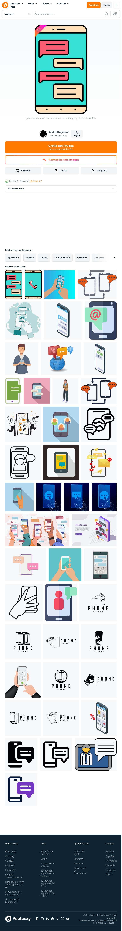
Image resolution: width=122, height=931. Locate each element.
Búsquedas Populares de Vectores (47, 873)
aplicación (13, 257)
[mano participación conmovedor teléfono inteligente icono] (24, 602)
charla (44, 257)
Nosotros (76, 863)
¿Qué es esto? (36, 181)
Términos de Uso (107, 920)
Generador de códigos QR (12, 900)
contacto (99, 257)
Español (108, 856)
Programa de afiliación (46, 865)
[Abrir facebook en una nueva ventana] (37, 919)
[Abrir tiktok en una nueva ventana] (57, 919)
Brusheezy (10, 851)
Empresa (9, 865)
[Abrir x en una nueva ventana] (62, 919)
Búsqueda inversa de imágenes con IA (14, 884)
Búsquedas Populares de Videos (47, 893)
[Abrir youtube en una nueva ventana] (67, 919)
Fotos (31, 3)
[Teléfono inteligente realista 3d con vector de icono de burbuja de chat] (25, 564)
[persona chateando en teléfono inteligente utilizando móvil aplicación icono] (23, 462)
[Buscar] (106, 14)
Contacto (76, 858)
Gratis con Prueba (61, 147)
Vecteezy (9, 856)
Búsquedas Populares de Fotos (47, 883)
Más (13, 6)
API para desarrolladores (13, 876)
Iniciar (107, 5)
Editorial (61, 3)
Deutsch (108, 865)
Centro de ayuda (77, 853)
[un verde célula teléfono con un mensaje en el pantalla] (13, 391)
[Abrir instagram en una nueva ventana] (42, 919)
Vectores (15, 3)
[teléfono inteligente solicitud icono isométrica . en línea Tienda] (99, 718)
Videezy (9, 860)
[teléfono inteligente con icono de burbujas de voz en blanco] (61, 462)
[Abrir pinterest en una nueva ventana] (52, 919)
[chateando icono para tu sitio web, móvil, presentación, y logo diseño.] (21, 754)
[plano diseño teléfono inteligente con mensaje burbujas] (37, 391)
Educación (10, 869)
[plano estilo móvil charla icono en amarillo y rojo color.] (13, 284)
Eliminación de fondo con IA (13, 893)
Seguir (77, 135)
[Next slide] (109, 258)
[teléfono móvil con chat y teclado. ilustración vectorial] (100, 564)
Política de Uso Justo (102, 924)
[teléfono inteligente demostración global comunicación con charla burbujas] (99, 424)
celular (30, 257)
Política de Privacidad (105, 922)
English (108, 851)
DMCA (43, 858)
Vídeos (45, 3)
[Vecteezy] (5, 5)
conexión (82, 257)
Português (109, 860)
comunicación (62, 257)
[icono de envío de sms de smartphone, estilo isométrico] (65, 391)
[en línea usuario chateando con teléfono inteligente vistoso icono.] (61, 602)
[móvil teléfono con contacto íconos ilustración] (61, 424)
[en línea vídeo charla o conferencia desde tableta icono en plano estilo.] (96, 754)
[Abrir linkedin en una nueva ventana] (47, 919)
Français (108, 869)
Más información (16, 188)
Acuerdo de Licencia (46, 853)
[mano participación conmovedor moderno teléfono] (19, 497)
